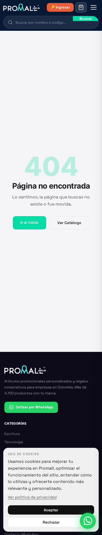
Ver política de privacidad (32, 497)
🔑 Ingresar (60, 7)
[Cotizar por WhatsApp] (88, 521)
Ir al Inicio (29, 222)
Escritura (12, 433)
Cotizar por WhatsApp (34, 407)
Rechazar (51, 522)
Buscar (85, 18)
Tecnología (13, 442)
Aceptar (51, 509)
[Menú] (93, 7)
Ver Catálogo (69, 222)
